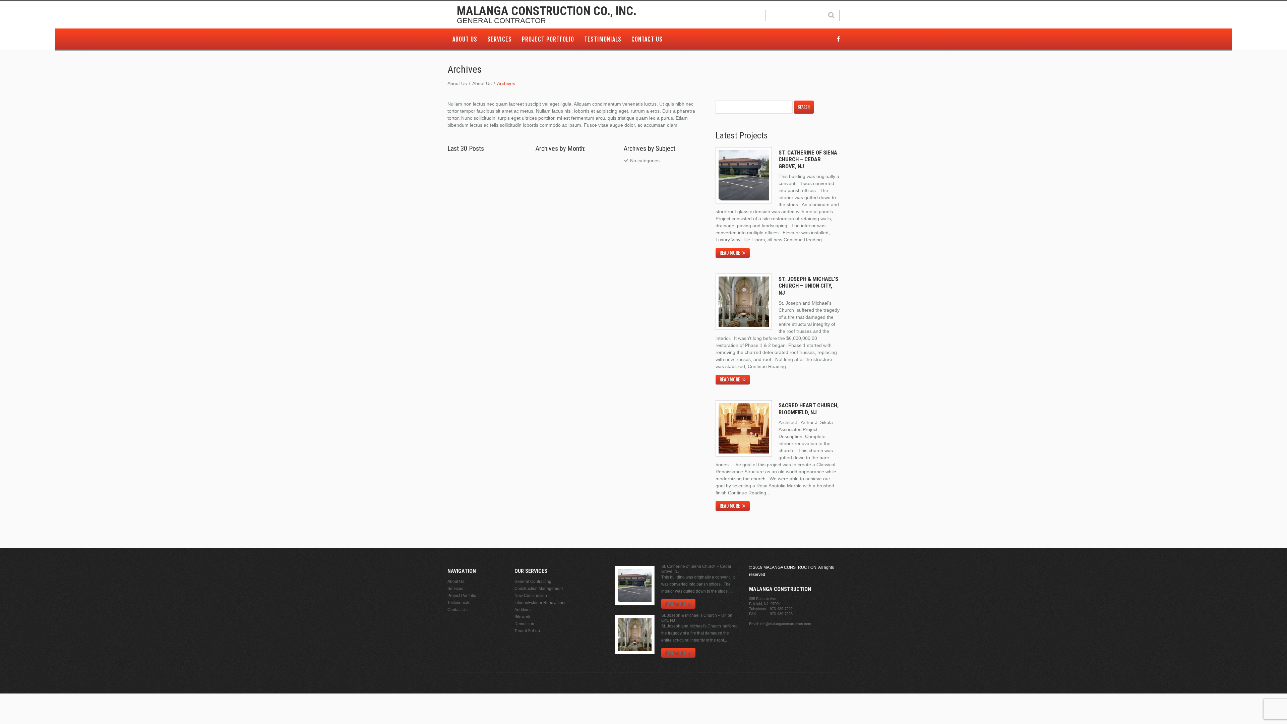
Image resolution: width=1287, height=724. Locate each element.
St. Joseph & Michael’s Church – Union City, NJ (808, 286)
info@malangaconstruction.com (785, 624)
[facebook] (838, 39)
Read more (730, 253)
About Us (464, 39)
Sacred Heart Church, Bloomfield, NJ (809, 408)
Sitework (522, 616)
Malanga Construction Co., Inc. (546, 11)
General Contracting (532, 581)
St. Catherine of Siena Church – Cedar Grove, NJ (808, 159)
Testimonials (602, 39)
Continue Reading (803, 239)
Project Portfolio (548, 39)
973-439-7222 (781, 609)
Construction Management (538, 588)
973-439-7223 (781, 614)
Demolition (524, 623)
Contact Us (647, 39)
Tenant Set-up (527, 630)
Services (499, 39)
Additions (523, 609)
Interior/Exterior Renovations (540, 602)
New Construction (530, 595)
